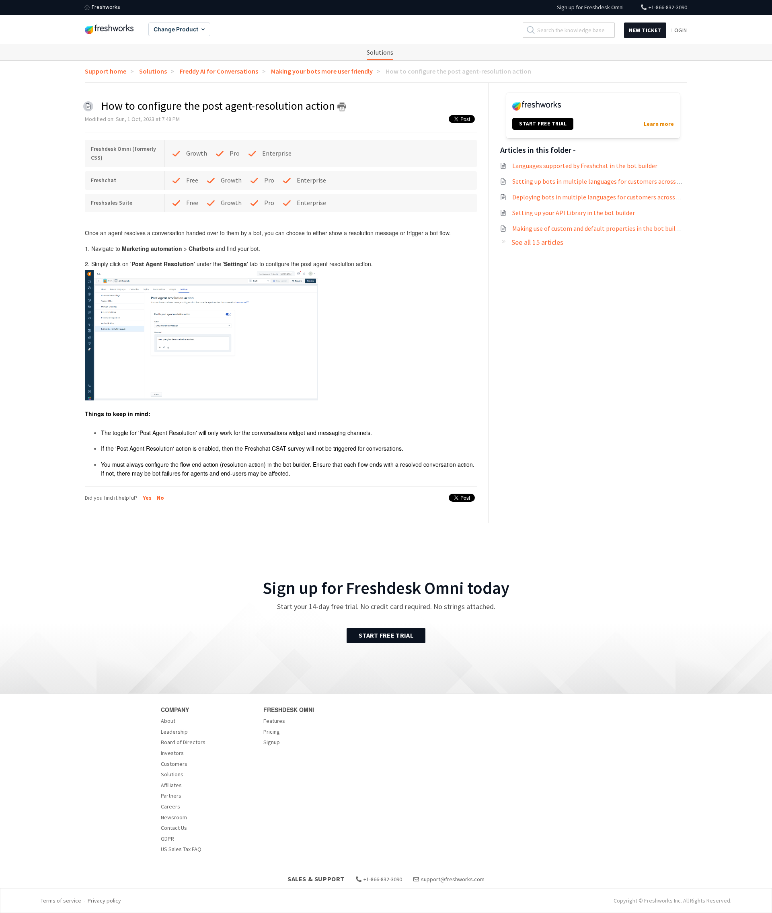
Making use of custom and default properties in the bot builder (598, 228)
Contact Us (174, 827)
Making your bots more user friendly (322, 71)
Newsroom (174, 817)
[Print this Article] (341, 107)
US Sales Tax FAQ (181, 849)
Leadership (174, 731)
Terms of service (61, 900)
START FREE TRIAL (543, 123)
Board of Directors (183, 742)
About (168, 720)
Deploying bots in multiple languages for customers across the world (607, 197)
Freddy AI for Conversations (219, 71)
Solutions (380, 52)
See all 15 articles (537, 242)
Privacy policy (104, 900)
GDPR (167, 838)
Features (274, 720)
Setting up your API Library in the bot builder (573, 213)
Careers (170, 806)
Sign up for (590, 7)
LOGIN (679, 30)
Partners (171, 795)
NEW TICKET (645, 30)
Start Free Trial (386, 635)
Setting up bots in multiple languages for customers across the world (608, 181)
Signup (271, 742)
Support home (105, 71)
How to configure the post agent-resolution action (458, 71)
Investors (172, 753)
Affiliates (171, 785)
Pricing (271, 731)
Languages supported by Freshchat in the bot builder (584, 166)
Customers (174, 763)
